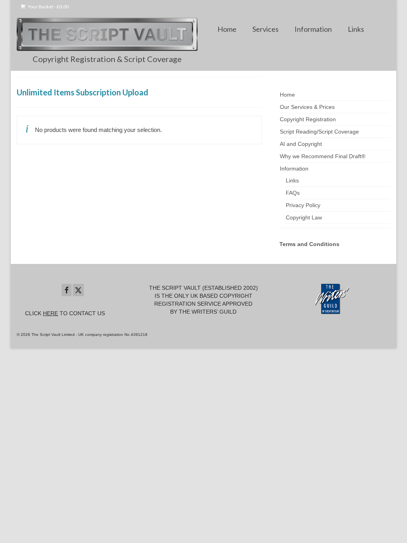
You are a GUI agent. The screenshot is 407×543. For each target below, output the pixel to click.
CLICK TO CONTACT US (65, 313)
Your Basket (48, 7)
